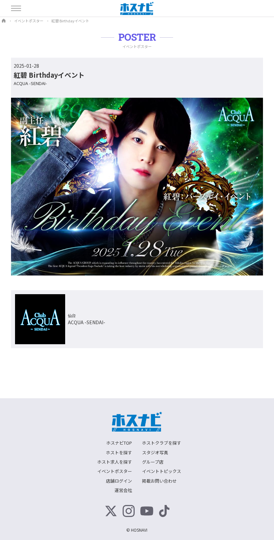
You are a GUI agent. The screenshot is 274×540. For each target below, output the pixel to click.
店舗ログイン (119, 481)
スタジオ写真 (155, 452)
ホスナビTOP (119, 443)
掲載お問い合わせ (159, 481)
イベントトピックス (161, 471)
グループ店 (152, 462)
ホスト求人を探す (114, 462)
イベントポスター (114, 471)
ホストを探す (119, 452)
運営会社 (123, 490)
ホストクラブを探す (161, 443)
